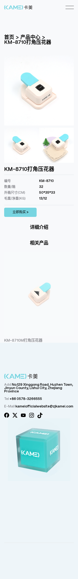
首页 (9, 37)
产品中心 (30, 37)
